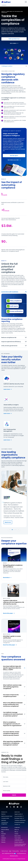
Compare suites (5, 818)
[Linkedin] (7, 807)
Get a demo (13, 43)
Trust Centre (18, 838)
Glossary (3, 842)
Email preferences (21, 853)
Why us (16, 831)
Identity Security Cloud (6, 816)
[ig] (21, 807)
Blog (2, 831)
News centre (17, 836)
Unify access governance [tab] (9, 345)
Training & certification (20, 820)
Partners (3, 840)
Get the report (14, 155)
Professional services (19, 822)
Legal (10, 851)
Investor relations (19, 842)
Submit (14, 795)
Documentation (18, 816)
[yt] (17, 807)
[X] (10, 807)
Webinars (3, 838)
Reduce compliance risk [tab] (8, 337)
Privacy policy (15, 851)
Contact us (17, 824)
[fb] (14, 807)
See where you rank (13, 160)
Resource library (5, 829)
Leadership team (19, 840)
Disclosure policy (14, 856)
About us (17, 829)
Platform (3, 814)
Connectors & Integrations (4, 823)
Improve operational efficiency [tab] (11, 341)
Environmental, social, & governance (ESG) (20, 844)
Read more (8, 522)
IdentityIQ (3, 820)
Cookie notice (23, 851)
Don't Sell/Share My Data (8, 853)
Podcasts (3, 833)
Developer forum (19, 818)
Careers (16, 833)
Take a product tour (14, 39)
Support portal (18, 814)
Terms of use (4, 851)
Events (2, 836)
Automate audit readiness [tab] (9, 292)
